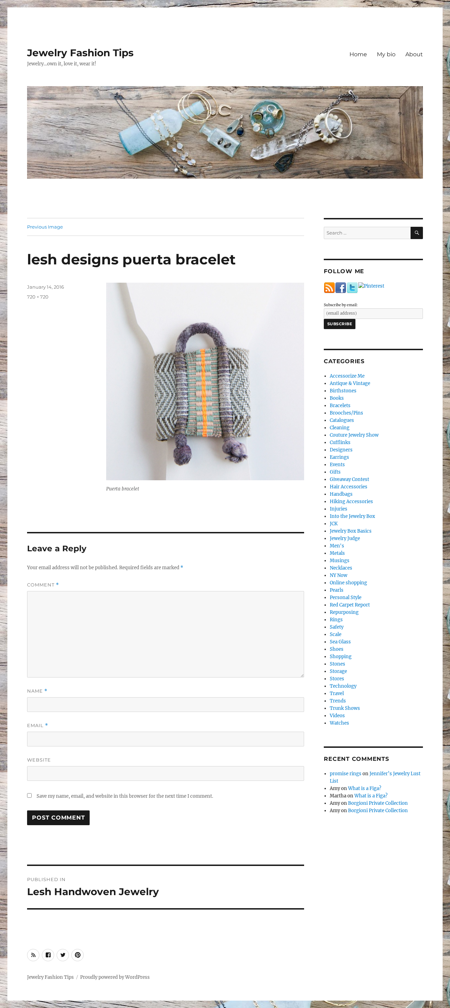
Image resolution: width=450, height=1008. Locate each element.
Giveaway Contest (349, 479)
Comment (43, 585)
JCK (334, 524)
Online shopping (348, 583)
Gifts (335, 472)
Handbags (341, 494)
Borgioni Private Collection (378, 803)
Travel (337, 693)
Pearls (336, 590)
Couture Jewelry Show (354, 435)
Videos (337, 716)
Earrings (339, 457)
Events (337, 465)
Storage (338, 671)
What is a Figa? (364, 788)
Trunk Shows (345, 708)
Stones (337, 664)
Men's (337, 546)
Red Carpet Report (350, 605)
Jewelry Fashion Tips (80, 53)
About (414, 54)
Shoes (336, 649)
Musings (339, 561)
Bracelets (340, 406)
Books (337, 398)
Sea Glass (340, 642)
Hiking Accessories (351, 502)
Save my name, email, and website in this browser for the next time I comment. (125, 796)
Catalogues (342, 420)
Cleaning (339, 428)
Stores (337, 679)
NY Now (338, 575)
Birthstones (343, 391)
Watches (339, 723)
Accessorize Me (347, 376)
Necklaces (341, 568)
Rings (336, 620)
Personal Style (345, 598)
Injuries (338, 509)
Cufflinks (340, 442)
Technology (343, 686)
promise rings (345, 774)
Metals (337, 553)
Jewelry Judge (345, 538)
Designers (341, 450)
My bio (386, 54)
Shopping (341, 657)
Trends (338, 701)
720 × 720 (38, 297)
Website (39, 760)
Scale (335, 634)
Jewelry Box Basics (351, 531)
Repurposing (344, 612)
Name (37, 691)
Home (358, 54)
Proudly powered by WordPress (115, 977)
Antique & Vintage (350, 383)
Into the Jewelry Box (352, 516)
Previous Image (45, 227)
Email (37, 725)
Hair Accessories (348, 487)
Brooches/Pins (346, 413)
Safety (336, 627)
